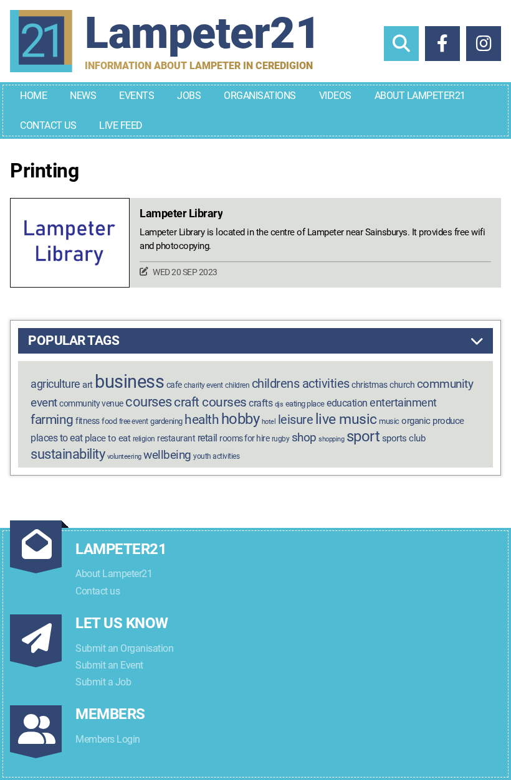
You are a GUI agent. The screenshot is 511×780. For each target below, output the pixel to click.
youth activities (216, 456)
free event (133, 421)
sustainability (68, 454)
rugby (281, 439)
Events (136, 95)
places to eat (57, 438)
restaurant (176, 438)
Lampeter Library (181, 213)
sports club (404, 438)
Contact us (97, 591)
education (347, 403)
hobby (240, 419)
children (237, 385)
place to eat (107, 438)
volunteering (124, 457)
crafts (260, 403)
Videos (335, 95)
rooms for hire (244, 438)
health (201, 419)
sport (363, 436)
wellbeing (167, 455)
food (109, 421)
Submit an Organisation (124, 648)
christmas (369, 385)
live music (346, 419)
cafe (174, 385)
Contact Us (48, 125)
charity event (203, 385)
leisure (295, 419)
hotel (269, 422)
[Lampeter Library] (70, 243)
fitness (87, 421)
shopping (331, 439)
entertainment (403, 402)
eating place (305, 403)
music (389, 421)
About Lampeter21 (420, 95)
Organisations (260, 95)
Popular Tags (73, 340)
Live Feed (121, 125)
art (87, 384)
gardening (166, 421)
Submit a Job (103, 682)
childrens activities (301, 383)
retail (207, 438)
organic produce (432, 420)
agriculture (55, 383)
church (401, 385)
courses (148, 401)
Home (33, 95)
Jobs (189, 95)
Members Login (107, 739)
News (83, 95)
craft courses (210, 402)
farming (52, 419)
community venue (91, 403)
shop (304, 437)
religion (144, 439)
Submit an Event (109, 665)
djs (279, 404)
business (129, 381)
